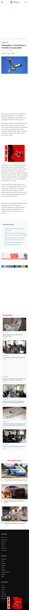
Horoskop (3, 546)
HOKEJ (2, 567)
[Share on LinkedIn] (13, 53)
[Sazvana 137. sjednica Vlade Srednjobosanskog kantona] (14, 436)
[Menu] (2, 2)
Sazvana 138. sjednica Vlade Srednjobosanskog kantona (14, 357)
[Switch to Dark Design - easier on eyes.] (27, 2)
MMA (2, 576)
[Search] (25, 2)
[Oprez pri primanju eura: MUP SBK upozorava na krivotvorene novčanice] (14, 324)
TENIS (2, 561)
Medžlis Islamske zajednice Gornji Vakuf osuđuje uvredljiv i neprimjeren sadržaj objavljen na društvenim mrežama (14, 424)
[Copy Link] (11, 53)
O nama (2, 585)
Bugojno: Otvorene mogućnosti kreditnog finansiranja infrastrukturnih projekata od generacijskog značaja (13, 401)
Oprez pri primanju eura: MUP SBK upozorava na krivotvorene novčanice (13, 335)
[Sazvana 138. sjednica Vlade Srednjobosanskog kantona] (14, 347)
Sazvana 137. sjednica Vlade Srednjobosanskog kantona (14, 446)
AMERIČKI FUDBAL (5, 572)
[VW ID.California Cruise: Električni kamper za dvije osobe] (14, 470)
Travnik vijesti (4, 42)
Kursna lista (3, 541)
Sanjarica (3, 543)
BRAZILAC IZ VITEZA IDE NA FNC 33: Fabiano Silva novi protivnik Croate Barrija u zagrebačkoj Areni (14, 379)
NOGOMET (3, 559)
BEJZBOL (3, 574)
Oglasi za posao (4, 539)
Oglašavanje (3, 594)
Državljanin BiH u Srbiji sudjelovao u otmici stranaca (14, 523)
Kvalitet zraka (4, 548)
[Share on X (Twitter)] (9, 53)
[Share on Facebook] (7, 53)
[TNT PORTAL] (14, 2)
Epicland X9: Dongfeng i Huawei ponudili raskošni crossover (14, 501)
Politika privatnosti (5, 598)
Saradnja (3, 591)
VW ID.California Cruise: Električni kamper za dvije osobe (15, 480)
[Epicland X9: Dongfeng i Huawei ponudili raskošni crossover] (14, 491)
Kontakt (2, 589)
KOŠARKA (3, 563)
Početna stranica (4, 38)
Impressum (3, 587)
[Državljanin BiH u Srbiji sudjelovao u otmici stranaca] (14, 513)
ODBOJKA (3, 570)
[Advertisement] (14, 21)
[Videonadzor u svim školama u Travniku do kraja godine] (14, 65)
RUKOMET (3, 565)
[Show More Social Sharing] (16, 53)
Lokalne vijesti (4, 537)
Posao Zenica (3, 550)
